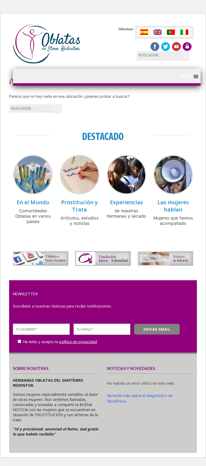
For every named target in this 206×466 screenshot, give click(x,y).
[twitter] (165, 46)
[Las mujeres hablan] (173, 193)
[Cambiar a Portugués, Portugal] (171, 32)
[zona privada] (187, 46)
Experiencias (126, 202)
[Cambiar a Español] (144, 32)
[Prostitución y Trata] (80, 193)
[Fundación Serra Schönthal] (103, 264)
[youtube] (176, 46)
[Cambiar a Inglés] (157, 32)
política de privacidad (78, 341)
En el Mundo (33, 202)
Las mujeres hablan (173, 206)
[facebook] (155, 46)
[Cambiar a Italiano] (184, 32)
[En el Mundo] (33, 193)
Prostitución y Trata (79, 206)
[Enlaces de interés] (165, 264)
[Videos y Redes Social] (40, 264)
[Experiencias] (126, 193)
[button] (185, 76)
